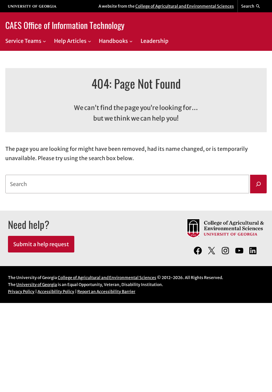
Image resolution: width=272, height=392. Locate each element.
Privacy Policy (21, 291)
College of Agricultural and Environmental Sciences (184, 6)
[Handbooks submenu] (131, 41)
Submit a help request (41, 244)
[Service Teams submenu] (44, 41)
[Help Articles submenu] (89, 41)
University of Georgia (36, 284)
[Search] (258, 184)
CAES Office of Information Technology (64, 25)
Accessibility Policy (55, 291)
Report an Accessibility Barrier (106, 291)
